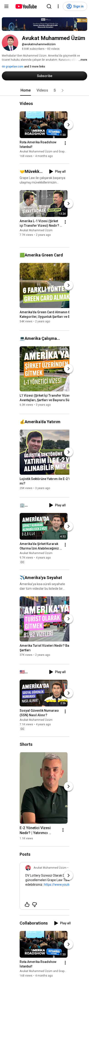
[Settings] (58, 6)
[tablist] (44, 90)
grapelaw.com (14, 66)
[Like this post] (27, 904)
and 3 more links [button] (34, 66)
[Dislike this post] (34, 904)
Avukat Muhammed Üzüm (36, 230)
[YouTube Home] (26, 6)
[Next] (68, 124)
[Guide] (6, 6)
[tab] (25, 90)
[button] (62, 90)
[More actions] (65, 143)
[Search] (49, 6)
